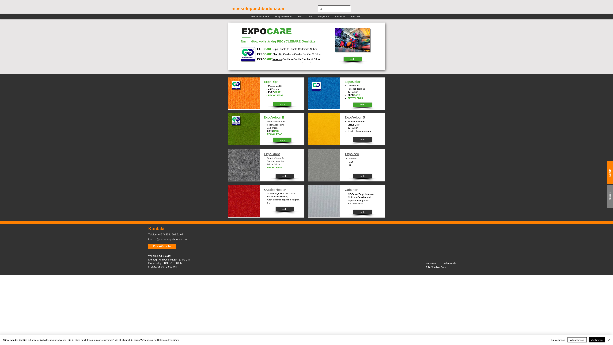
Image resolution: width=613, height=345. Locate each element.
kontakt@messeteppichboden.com (167, 239)
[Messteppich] (302, 62)
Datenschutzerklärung (168, 339)
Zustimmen (597, 339)
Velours (277, 59)
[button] (260, 16)
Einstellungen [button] (558, 339)
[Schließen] (609, 339)
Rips (275, 49)
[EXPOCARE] (306, 62)
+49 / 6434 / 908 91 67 (170, 234)
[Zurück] (236, 46)
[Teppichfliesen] (310, 62)
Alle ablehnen (577, 339)
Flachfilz (277, 54)
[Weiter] (377, 46)
